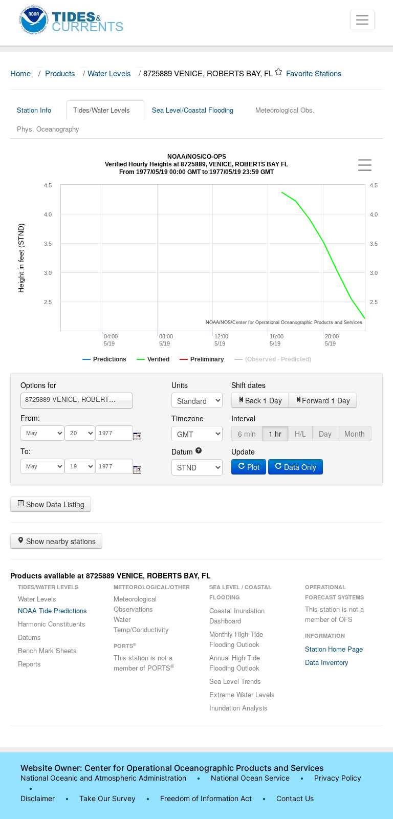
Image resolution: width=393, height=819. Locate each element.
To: (25, 451)
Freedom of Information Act (206, 798)
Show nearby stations (60, 541)
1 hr (275, 433)
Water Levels (109, 73)
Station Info (34, 110)
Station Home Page (334, 649)
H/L (300, 433)
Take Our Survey (108, 798)
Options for (38, 385)
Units (179, 385)
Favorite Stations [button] (315, 73)
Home (20, 73)
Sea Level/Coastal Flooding (192, 110)
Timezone (187, 418)
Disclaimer (37, 798)
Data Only (299, 467)
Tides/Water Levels (101, 110)
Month (354, 433)
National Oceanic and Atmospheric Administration (103, 777)
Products (60, 73)
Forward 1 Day (326, 400)
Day (325, 433)
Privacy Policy (337, 777)
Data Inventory (326, 662)
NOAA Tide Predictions (52, 610)
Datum (183, 451)
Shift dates (248, 385)
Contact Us (295, 798)
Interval (243, 418)
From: (30, 418)
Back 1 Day (263, 400)
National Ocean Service (250, 777)
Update (243, 451)
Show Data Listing (54, 504)
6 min (247, 433)
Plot (252, 467)
